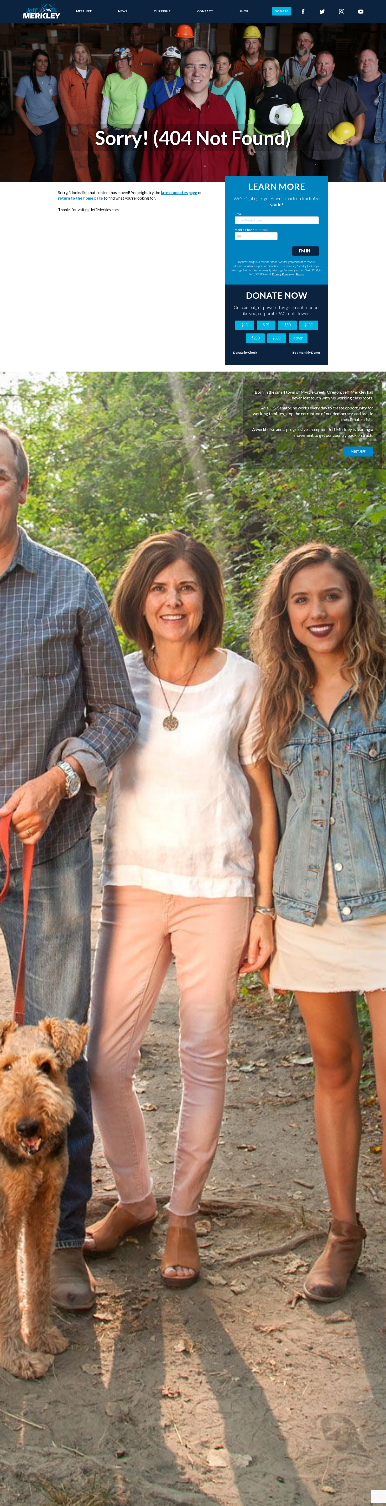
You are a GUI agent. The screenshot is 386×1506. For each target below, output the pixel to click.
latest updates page (179, 192)
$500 (277, 338)
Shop (243, 11)
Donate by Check (245, 352)
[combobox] (239, 236)
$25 (266, 325)
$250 (255, 338)
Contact (205, 11)
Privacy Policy (281, 274)
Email (238, 214)
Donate (281, 11)
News (122, 11)
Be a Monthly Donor (306, 352)
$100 (309, 325)
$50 (287, 325)
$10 (245, 325)
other (298, 338)
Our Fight (162, 11)
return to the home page (80, 198)
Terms (300, 274)
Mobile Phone (252, 230)
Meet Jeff (84, 11)
